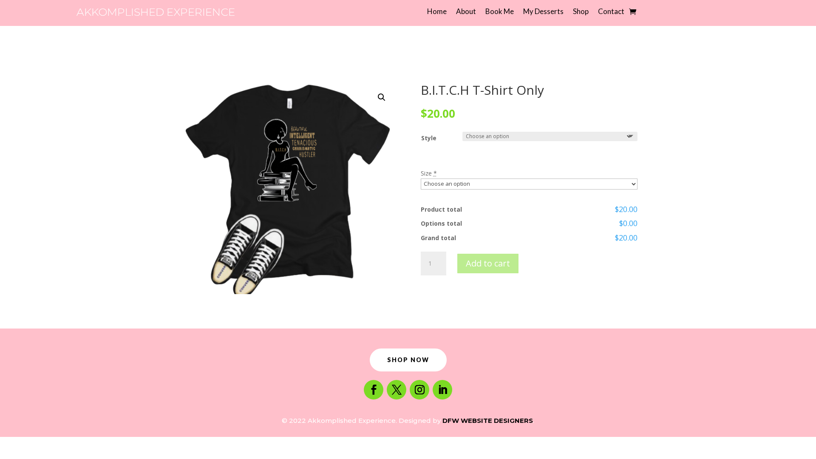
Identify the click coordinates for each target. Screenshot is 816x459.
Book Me (499, 12)
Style (428, 138)
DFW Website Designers (487, 420)
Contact (611, 12)
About (466, 12)
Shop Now (408, 359)
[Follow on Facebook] (373, 390)
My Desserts (543, 12)
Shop (581, 12)
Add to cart (488, 263)
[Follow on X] (396, 390)
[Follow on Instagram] (419, 390)
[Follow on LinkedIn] (442, 390)
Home (437, 12)
